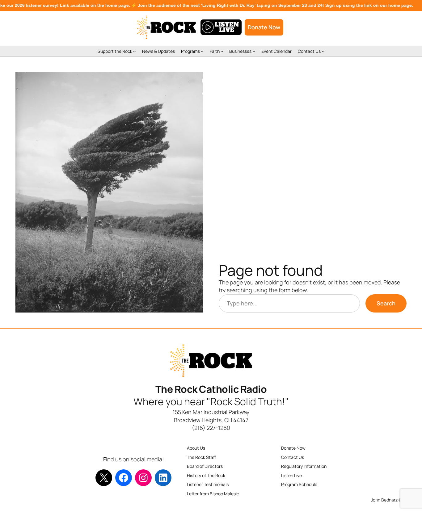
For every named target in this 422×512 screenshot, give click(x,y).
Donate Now (264, 27)
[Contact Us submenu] (323, 51)
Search (386, 303)
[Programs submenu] (202, 51)
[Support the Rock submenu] (134, 51)
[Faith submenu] (222, 51)
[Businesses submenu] (254, 51)
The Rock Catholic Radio (211, 389)
